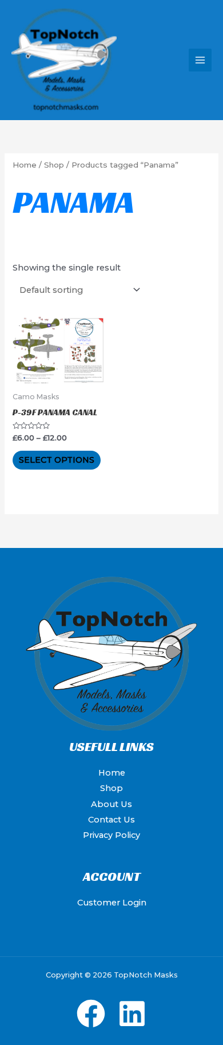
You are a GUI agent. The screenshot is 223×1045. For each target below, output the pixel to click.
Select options (56, 460)
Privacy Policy (111, 835)
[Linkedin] (132, 1013)
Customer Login (111, 902)
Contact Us (111, 819)
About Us (111, 804)
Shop (54, 164)
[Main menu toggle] (200, 60)
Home (25, 164)
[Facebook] (91, 1013)
